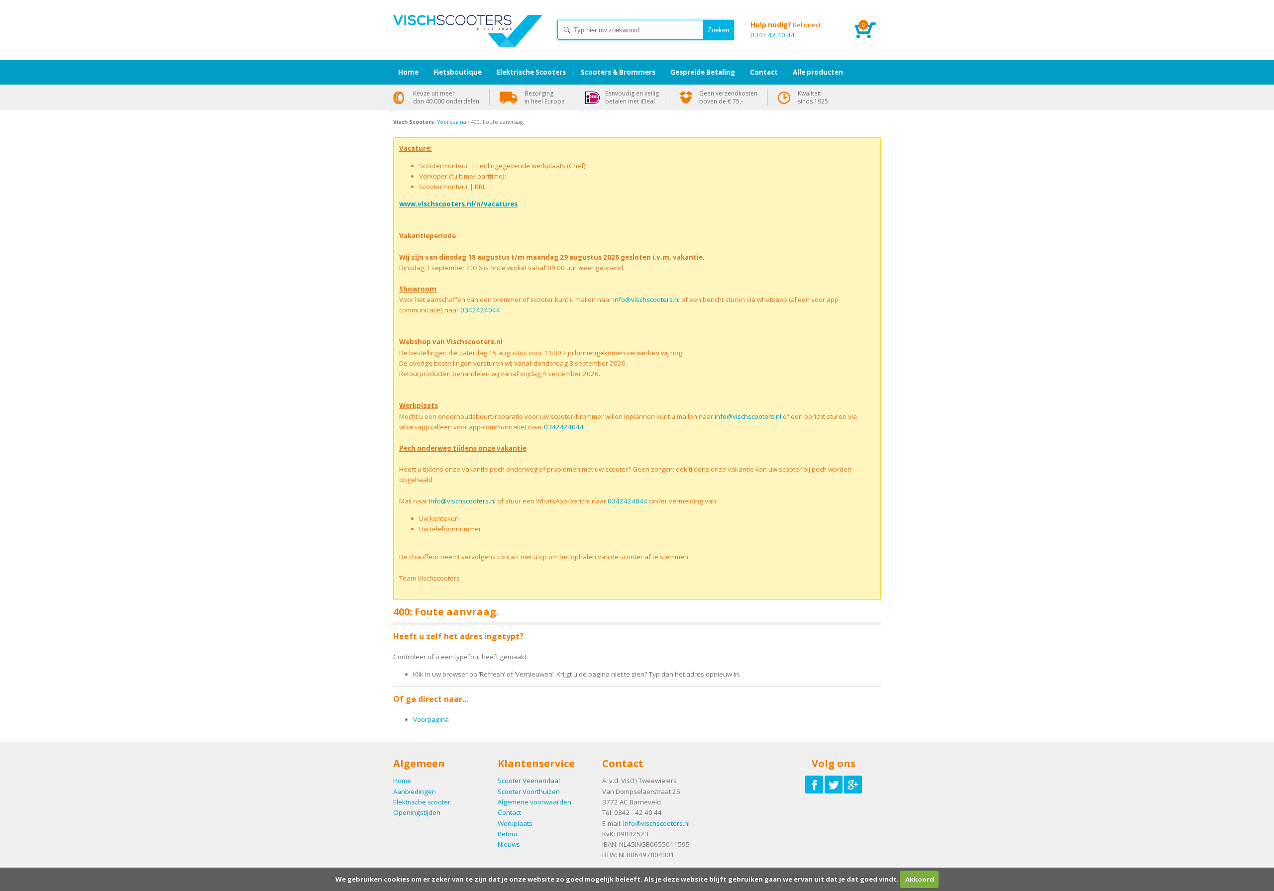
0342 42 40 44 (785, 29)
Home (467, 40)
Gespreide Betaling (702, 72)
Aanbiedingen (414, 791)
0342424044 (480, 309)
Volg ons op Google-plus (853, 784)
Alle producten (818, 72)
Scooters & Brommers (618, 72)
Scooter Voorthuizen (529, 791)
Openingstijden (416, 812)
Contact (509, 812)
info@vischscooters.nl (646, 299)
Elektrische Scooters (531, 72)
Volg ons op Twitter (834, 784)
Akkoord (919, 879)
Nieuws (509, 844)
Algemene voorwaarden (534, 801)
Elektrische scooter (421, 801)
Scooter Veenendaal (529, 780)
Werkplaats (515, 823)
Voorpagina (451, 121)
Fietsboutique (457, 72)
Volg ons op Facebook (814, 784)
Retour (508, 833)
